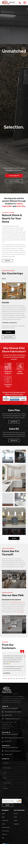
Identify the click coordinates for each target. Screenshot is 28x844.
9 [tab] (24, 678)
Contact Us (4, 834)
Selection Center (6, 827)
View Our (14, 577)
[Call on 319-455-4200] (20, 3)
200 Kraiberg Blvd (13, 711)
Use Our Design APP (14, 175)
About (3, 817)
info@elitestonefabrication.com (12, 718)
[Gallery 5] (7, 499)
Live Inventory (5, 831)
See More (14, 538)
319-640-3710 (8, 741)
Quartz (15, 817)
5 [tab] (14, 678)
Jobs (3, 837)
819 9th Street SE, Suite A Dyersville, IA (14, 737)
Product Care (5, 820)
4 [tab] (11, 678)
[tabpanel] (14, 290)
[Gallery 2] (20, 456)
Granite (16, 813)
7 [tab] (19, 678)
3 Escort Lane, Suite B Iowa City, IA (13, 751)
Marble (15, 820)
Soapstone (16, 824)
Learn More (8, 332)
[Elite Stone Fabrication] (8, 2)
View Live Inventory (14, 181)
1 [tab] (3, 678)
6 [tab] (16, 678)
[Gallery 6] (20, 499)
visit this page (20, 612)
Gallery (3, 824)
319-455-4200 (8, 715)
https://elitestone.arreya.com (16, 602)
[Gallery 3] (14, 478)
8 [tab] (22, 678)
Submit (7, 805)
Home (3, 813)
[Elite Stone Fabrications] (7, 690)
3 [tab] (9, 678)
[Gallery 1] (7, 456)
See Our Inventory (8, 337)
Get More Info (14, 421)
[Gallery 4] (14, 521)
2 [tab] (6, 678)
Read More (7, 260)
